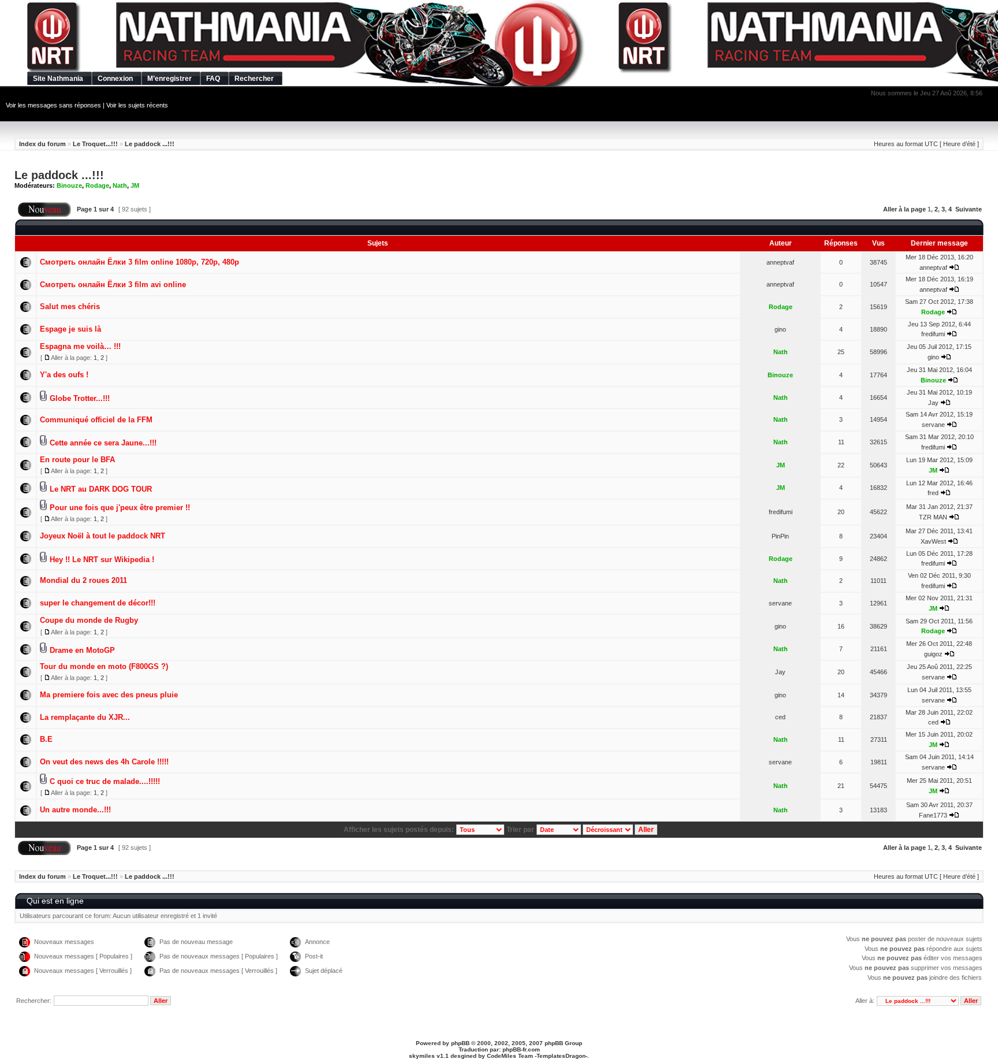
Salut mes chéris (70, 306)
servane (933, 424)
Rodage (97, 185)
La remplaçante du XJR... (85, 717)
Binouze (69, 185)
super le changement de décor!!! (97, 603)
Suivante (968, 209)
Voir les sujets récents (137, 105)
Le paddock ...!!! (149, 143)
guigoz (933, 654)
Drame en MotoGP (82, 650)
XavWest (933, 541)
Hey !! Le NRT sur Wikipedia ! (102, 559)
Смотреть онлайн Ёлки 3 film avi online (113, 284)
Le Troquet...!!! (95, 143)
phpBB (460, 1043)
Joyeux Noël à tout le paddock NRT (102, 536)
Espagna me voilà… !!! (80, 346)
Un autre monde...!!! (75, 809)
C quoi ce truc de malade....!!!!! (105, 781)
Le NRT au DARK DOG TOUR (101, 489)
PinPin (780, 536)
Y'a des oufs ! (64, 374)
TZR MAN (933, 517)
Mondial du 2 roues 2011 (83, 580)
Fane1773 (933, 815)
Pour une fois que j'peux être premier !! (120, 507)
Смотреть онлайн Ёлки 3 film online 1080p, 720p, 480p (139, 262)
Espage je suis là (70, 329)
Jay (933, 402)
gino (780, 329)
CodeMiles (501, 1056)
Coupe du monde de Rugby (89, 620)
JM (135, 185)
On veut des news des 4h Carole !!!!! (104, 761)
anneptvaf (780, 262)
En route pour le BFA (77, 459)
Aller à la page (904, 209)
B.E (46, 739)
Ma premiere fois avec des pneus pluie (109, 694)
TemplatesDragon (561, 1056)
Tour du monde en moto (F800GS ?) (104, 666)
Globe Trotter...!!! (80, 398)
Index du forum (42, 143)
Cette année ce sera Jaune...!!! (103, 443)
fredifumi (933, 333)
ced (780, 717)
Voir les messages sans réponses (53, 105)
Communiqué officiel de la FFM (96, 419)
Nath (120, 185)
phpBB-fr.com (521, 1049)
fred (933, 492)
